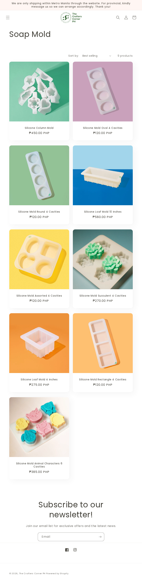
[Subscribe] (100, 536)
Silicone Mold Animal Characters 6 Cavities (39, 465)
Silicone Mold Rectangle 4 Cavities (102, 379)
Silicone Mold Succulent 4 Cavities (103, 296)
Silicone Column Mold (39, 128)
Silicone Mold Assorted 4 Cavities (39, 296)
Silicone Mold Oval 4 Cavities (103, 128)
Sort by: (73, 56)
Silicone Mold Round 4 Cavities (39, 212)
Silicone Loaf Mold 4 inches (39, 379)
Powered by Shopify (57, 573)
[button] (8, 17)
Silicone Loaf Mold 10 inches (103, 212)
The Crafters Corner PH (32, 573)
